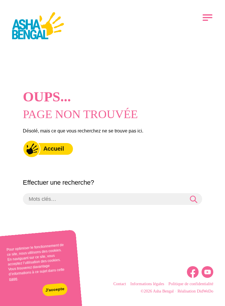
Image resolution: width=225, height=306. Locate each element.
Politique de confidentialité (190, 284)
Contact (119, 284)
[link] (38, 26)
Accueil (53, 148)
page (13, 279)
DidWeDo (205, 291)
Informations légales (147, 284)
